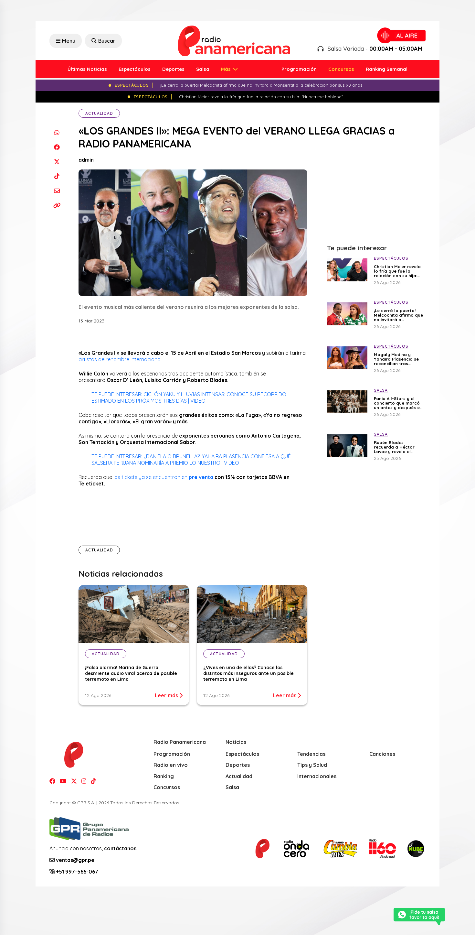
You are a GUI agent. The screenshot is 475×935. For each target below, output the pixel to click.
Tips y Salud (312, 765)
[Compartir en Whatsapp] (56, 132)
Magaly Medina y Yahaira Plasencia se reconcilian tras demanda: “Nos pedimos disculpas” (396, 359)
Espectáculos (135, 69)
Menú (68, 41)
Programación (299, 69)
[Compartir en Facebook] (56, 147)
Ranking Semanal (386, 69)
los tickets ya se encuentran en (151, 477)
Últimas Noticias (87, 69)
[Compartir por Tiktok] (56, 176)
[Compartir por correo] (56, 190)
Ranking (163, 776)
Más (226, 69)
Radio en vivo (170, 765)
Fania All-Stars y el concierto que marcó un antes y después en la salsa (398, 403)
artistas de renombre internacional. (121, 359)
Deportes (173, 69)
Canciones (382, 754)
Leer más (167, 695)
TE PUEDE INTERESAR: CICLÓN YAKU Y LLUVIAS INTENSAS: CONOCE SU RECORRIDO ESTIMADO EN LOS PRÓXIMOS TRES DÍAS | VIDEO (188, 397)
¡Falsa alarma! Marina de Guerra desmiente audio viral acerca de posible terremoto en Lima (131, 673)
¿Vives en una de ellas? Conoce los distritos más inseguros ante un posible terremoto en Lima (248, 673)
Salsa (202, 69)
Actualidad (99, 113)
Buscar (106, 41)
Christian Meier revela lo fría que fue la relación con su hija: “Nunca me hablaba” (397, 271)
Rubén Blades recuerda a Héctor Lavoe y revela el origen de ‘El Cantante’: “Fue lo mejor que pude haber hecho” (399, 447)
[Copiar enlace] (56, 205)
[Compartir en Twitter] (56, 161)
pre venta (201, 477)
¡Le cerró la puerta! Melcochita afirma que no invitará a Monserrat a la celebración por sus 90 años (399, 315)
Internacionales (316, 776)
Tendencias (311, 754)
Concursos (341, 69)
